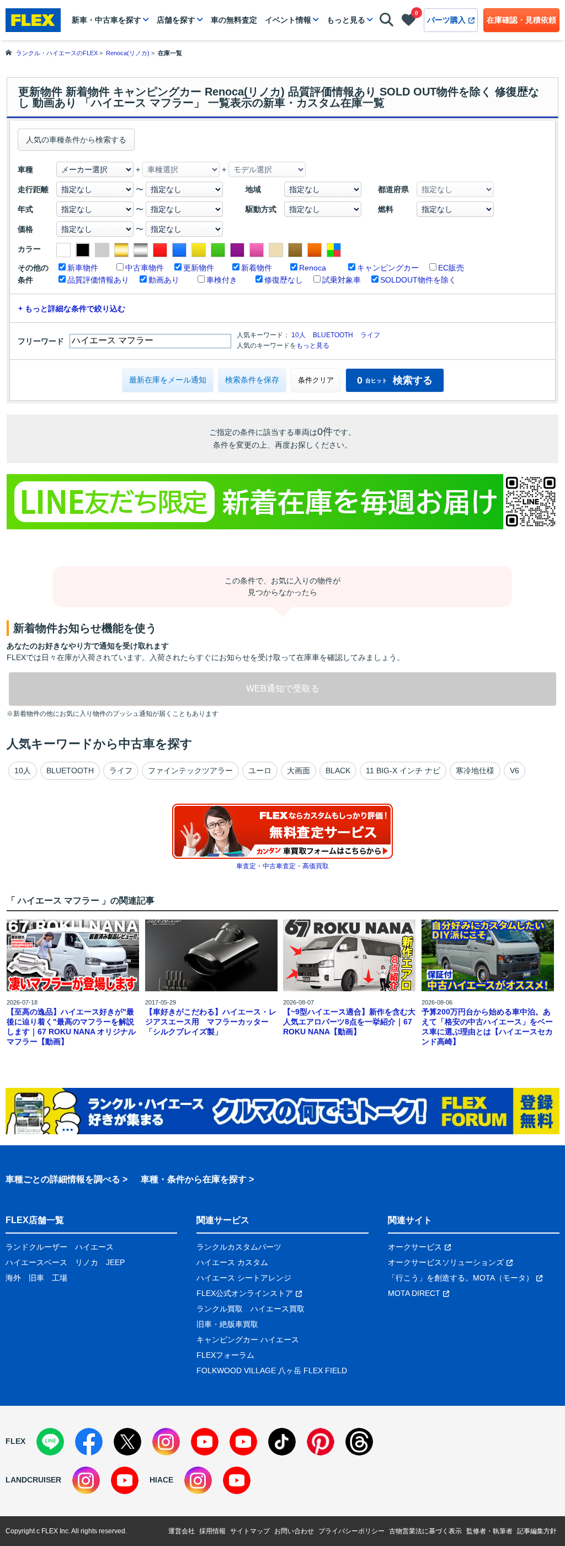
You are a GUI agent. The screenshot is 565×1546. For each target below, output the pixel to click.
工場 (59, 1277)
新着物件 (256, 267)
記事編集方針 (537, 1531)
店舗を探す (176, 19)
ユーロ (259, 770)
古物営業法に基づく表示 (425, 1531)
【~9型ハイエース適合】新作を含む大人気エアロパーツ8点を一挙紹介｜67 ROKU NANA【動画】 (349, 1021)
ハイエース (94, 1246)
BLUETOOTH (333, 335)
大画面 (298, 770)
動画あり (163, 279)
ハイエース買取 (277, 1308)
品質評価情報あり (98, 279)
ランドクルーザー (36, 1246)
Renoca (312, 267)
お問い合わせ (294, 1531)
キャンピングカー (388, 267)
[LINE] (50, 1441)
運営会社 (181, 1531)
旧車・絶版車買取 (227, 1324)
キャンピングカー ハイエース (247, 1339)
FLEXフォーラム (225, 1355)
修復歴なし (283, 279)
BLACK (338, 770)
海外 (13, 1277)
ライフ (370, 335)
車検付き (221, 279)
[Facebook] (89, 1441)
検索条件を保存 (252, 379)
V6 (514, 770)
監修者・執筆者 (489, 1531)
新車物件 (82, 267)
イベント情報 (288, 19)
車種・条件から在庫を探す (194, 1179)
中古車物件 (144, 267)
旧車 (36, 1277)
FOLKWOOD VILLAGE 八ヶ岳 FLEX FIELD (271, 1370)
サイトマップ (250, 1531)
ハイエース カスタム (232, 1262)
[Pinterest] (320, 1441)
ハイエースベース (36, 1262)
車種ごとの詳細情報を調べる (63, 1179)
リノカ (86, 1262)
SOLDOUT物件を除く (418, 279)
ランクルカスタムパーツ (238, 1246)
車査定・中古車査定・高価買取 (282, 866)
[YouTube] (204, 1441)
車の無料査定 (234, 19)
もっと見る (346, 19)
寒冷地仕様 (475, 770)
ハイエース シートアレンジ (243, 1277)
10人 (298, 335)
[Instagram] (166, 1441)
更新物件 (198, 267)
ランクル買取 (219, 1308)
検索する (395, 380)
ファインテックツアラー (190, 770)
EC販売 (451, 267)
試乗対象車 (341, 279)
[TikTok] (282, 1441)
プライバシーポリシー (351, 1531)
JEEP (115, 1262)
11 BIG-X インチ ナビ (403, 770)
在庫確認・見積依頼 (521, 19)
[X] (127, 1441)
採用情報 (212, 1531)
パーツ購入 (446, 19)
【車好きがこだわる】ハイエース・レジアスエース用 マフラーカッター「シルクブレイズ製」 (210, 1021)
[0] (408, 22)
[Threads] (359, 1441)
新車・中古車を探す (106, 19)
